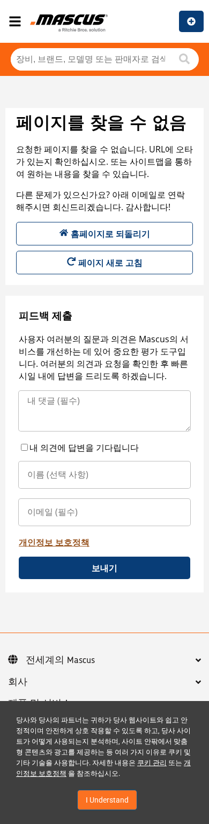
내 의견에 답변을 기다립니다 (84, 447)
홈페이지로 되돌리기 (110, 234)
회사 (17, 682)
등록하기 (191, 21)
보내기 (104, 568)
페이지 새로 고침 (110, 262)
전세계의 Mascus (60, 660)
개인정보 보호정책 (54, 542)
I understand (107, 800)
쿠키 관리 (152, 763)
